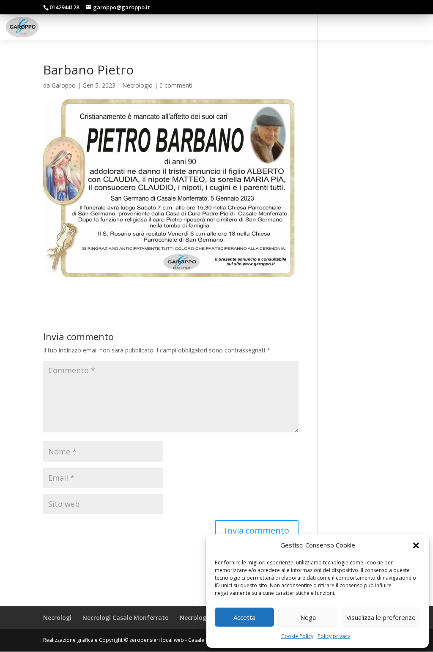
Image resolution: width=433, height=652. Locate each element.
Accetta (244, 617)
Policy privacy (334, 636)
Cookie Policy (297, 636)
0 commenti (175, 85)
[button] (416, 545)
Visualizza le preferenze (381, 617)
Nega (308, 617)
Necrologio (137, 85)
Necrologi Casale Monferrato (125, 617)
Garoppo (64, 85)
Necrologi (57, 617)
